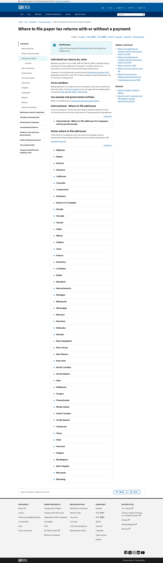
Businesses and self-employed (32, 112)
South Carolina (63, 413)
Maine (59, 275)
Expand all (108, 116)
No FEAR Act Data (51, 530)
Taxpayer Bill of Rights (52, 508)
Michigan (60, 294)
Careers (21, 513)
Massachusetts (63, 288)
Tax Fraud (73, 522)
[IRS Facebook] (126, 552)
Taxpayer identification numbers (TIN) (29, 151)
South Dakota (63, 420)
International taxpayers (29, 122)
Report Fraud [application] (80, 14)
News (110, 8)
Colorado (60, 182)
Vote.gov (125, 529)
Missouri (60, 314)
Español (82, 37)
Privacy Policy (128, 560)
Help (103, 8)
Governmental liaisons (29, 127)
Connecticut (62, 189)
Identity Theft (75, 513)
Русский (118, 37)
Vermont (60, 446)
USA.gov (125, 520)
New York (61, 360)
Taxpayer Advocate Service (54, 513)
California (61, 176)
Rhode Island (62, 406)
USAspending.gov (128, 524)
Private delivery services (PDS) (129, 80)
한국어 (111, 37)
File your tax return (45, 22)
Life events (26, 83)
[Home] (24, 6)
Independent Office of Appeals (55, 517)
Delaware (61, 196)
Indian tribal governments (30, 140)
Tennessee (61, 426)
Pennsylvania (62, 400)
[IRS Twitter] (130, 552)
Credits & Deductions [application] (53, 14)
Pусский (99, 526)
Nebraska (61, 327)
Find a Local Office (25, 530)
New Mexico (62, 354)
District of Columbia (66, 202)
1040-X (74, 92)
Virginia (60, 452)
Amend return (27, 73)
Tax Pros (131, 8)
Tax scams (74, 517)
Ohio (58, 380)
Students (25, 88)
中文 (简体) (91, 37)
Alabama (60, 150)
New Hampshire (64, 341)
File (26, 22)
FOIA (46, 526)
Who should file (27, 48)
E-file (61, 48)
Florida (59, 209)
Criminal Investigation (78, 526)
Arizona (60, 163)
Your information (28, 78)
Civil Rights (48, 522)
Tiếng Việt (127, 37)
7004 (79, 92)
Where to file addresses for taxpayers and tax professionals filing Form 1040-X (130, 60)
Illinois (59, 235)
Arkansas (60, 169)
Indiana (60, 242)
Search (143, 14)
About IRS (22, 508)
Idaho (59, 229)
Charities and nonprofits (29, 117)
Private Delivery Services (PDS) (97, 72)
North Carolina (63, 367)
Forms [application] (68, 14)
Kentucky (61, 261)
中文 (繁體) (102, 37)
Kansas (59, 255)
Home (21, 22)
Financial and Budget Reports (29, 517)
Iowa (58, 248)
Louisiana (61, 268)
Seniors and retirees (29, 107)
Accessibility (140, 560)
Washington (62, 459)
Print (135, 492)
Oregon (60, 393)
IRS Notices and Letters (79, 508)
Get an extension (28, 68)
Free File (28, 63)
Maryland (60, 281)
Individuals (32, 22)
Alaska (59, 156)
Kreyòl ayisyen (138, 37)
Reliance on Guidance (52, 535)
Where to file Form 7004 (127, 65)
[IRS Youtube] (143, 552)
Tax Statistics (23, 522)
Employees (26, 92)
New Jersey (62, 347)
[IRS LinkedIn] (138, 552)
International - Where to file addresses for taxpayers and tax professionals (82, 122)
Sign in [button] (140, 8)
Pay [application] (29, 14)
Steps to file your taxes (30, 53)
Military (24, 102)
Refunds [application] (38, 14)
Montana (60, 321)
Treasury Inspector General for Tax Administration (132, 514)
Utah (58, 439)
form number (73, 89)
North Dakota (63, 373)
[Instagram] (134, 552)
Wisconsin (61, 472)
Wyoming (60, 479)
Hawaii (59, 222)
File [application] (22, 14)
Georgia (60, 215)
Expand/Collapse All (58, 141)
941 (85, 92)
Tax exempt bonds (27, 145)
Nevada (60, 334)
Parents (25, 97)
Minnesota (61, 301)
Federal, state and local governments (29, 133)
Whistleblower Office (78, 530)
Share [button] (121, 492)
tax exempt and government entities (85, 101)
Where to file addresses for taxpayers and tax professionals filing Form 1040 (130, 51)
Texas (59, 433)
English (119, 8)
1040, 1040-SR (65, 92)
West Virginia (62, 466)
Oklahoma (61, 387)
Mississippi (61, 308)
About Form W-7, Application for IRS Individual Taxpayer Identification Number (130, 98)
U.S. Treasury (126, 508)
